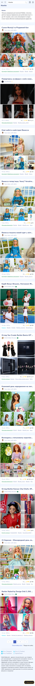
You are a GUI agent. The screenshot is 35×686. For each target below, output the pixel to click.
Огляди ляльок (6, 379)
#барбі (26, 71)
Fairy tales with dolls (10, 30)
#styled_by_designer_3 (17, 635)
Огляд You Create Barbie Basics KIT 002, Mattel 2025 (17, 335)
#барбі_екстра (17, 584)
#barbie (22, 71)
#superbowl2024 (27, 533)
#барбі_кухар (21, 481)
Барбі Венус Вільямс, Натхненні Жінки (17, 284)
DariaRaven (7, 81)
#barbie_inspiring (20, 328)
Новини (4, 328)
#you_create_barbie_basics (22, 379)
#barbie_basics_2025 (23, 123)
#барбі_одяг (25, 225)
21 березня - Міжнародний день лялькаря (17, 540)
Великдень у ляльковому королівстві (17, 438)
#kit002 (32, 379)
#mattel (13, 328)
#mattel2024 (13, 533)
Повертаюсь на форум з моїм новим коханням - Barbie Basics (17, 79)
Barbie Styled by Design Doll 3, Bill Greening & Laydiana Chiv (17, 591)
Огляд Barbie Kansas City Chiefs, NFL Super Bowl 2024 (17, 489)
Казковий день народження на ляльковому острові (17, 386)
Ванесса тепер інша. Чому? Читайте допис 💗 (17, 181)
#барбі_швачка (29, 276)
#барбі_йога (25, 430)
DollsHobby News (9, 286)
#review (12, 379)
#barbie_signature (28, 635)
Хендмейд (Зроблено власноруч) (10, 71)
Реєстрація (29, 682)
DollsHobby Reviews (10, 338)
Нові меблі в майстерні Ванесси (15, 130)
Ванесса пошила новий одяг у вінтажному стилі (17, 233)
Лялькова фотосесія (7, 123)
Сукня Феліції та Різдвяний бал (15, 28)
